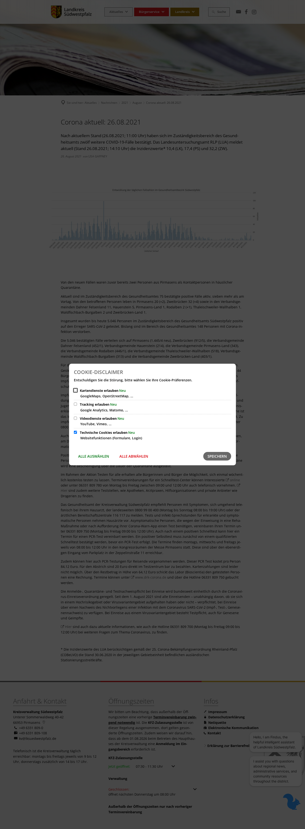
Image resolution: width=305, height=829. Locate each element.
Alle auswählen (93, 456)
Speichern (217, 456)
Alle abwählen (133, 456)
